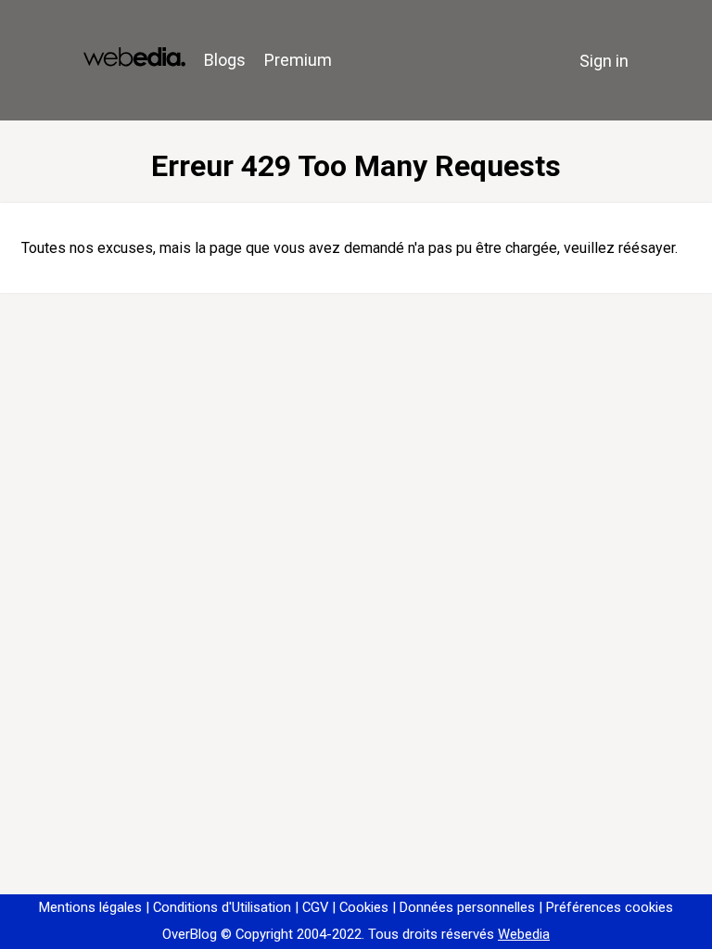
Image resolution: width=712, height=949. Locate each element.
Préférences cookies (609, 907)
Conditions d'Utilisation (222, 907)
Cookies (363, 907)
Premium (298, 60)
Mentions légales (90, 907)
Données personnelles (467, 907)
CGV (315, 907)
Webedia (524, 934)
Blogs (225, 60)
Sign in (604, 60)
